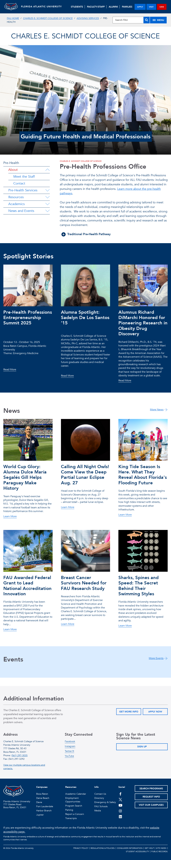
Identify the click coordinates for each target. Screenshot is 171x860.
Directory (99, 798)
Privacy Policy (80, 848)
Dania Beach (42, 798)
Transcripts (71, 818)
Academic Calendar (75, 793)
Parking (69, 810)
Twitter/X (69, 751)
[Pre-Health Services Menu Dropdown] (47, 190)
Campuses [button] (41, 787)
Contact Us (100, 793)
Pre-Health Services (22, 190)
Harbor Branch (44, 810)
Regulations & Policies (103, 848)
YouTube (69, 756)
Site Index (161, 848)
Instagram (70, 746)
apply (140, 7)
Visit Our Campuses (151, 805)
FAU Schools (101, 806)
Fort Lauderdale (44, 806)
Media (97, 810)
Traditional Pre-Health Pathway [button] (89, 234)
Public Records (159, 851)
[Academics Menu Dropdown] (47, 204)
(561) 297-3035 (19, 755)
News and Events (21, 211)
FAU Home (13, 18)
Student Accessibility (137, 851)
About (13, 169)
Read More (9, 369)
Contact (19, 183)
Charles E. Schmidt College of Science (48, 18)
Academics (16, 204)
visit (151, 7)
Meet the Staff (24, 176)
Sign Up (142, 746)
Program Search (73, 805)
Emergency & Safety (105, 802)
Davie (39, 802)
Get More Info (128, 711)
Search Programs (151, 788)
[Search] (146, 20)
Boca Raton (42, 793)
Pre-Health (11, 163)
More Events (156, 658)
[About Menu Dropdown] (47, 169)
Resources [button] (70, 787)
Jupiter (40, 814)
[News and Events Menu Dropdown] (47, 211)
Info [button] (96, 787)
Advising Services (88, 18)
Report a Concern (74, 814)
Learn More (10, 516)
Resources (16, 197)
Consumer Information (129, 848)
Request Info (151, 796)
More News (156, 409)
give (161, 7)
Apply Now (155, 711)
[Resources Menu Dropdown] (47, 197)
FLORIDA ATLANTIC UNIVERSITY (41, 6)
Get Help (149, 848)
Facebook (70, 741)
